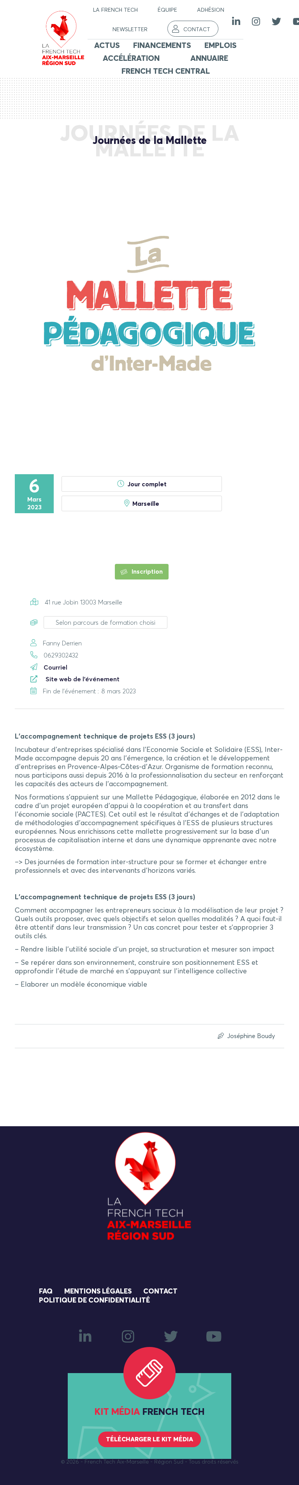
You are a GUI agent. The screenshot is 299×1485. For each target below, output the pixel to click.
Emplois (220, 46)
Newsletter (130, 29)
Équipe (167, 10)
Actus (107, 46)
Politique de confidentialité (94, 1300)
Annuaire (209, 58)
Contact (196, 29)
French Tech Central (165, 71)
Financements (162, 46)
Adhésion (210, 10)
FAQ (46, 1291)
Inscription (146, 572)
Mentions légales (98, 1291)
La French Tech (115, 10)
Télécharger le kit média (149, 1439)
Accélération (131, 58)
